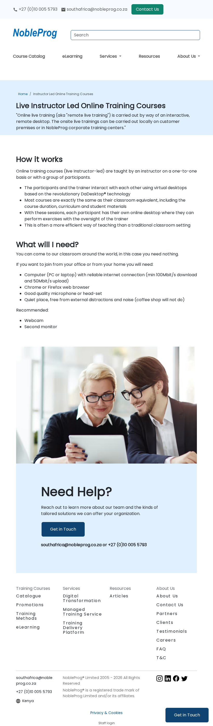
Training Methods (26, 616)
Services (109, 56)
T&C (161, 658)
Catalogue (28, 596)
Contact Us (147, 9)
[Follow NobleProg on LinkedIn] (168, 678)
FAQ (161, 649)
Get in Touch (187, 715)
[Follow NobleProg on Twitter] (184, 678)
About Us (187, 56)
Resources (149, 56)
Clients (164, 622)
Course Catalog (29, 56)
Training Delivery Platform (73, 627)
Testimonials (171, 631)
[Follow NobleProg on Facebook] (176, 678)
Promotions (30, 605)
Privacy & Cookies (106, 712)
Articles (119, 596)
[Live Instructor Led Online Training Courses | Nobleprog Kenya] (39, 32)
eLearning (72, 56)
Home (23, 94)
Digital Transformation (82, 598)
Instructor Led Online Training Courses (63, 94)
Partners (167, 614)
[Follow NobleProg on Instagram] (159, 678)
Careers (166, 640)
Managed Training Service (82, 611)
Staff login (106, 723)
